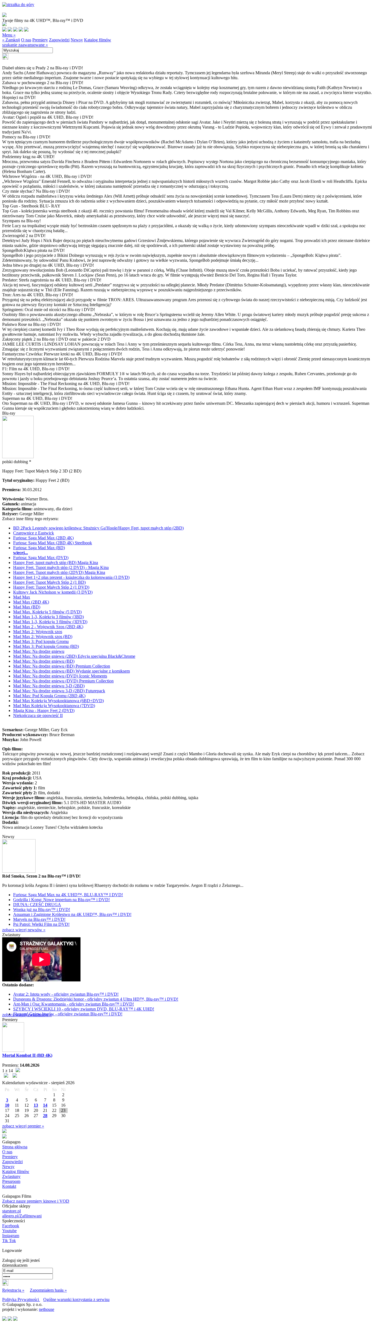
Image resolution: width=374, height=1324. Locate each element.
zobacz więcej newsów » (23, 929)
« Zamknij (11, 40)
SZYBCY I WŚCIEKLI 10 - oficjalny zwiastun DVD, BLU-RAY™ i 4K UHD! (83, 1009)
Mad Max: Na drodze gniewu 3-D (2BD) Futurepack (59, 690)
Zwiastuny (11, 1176)
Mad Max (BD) (26, 607)
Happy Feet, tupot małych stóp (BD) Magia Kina (55, 562)
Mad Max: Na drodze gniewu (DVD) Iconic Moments (60, 676)
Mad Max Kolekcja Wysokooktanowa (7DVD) (54, 705)
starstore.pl (11, 1211)
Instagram (10, 1235)
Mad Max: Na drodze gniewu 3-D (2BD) (49, 686)
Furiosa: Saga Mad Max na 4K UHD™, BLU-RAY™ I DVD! (68, 894)
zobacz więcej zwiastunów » (27, 1014)
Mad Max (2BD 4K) (31, 602)
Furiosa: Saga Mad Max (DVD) (40, 557)
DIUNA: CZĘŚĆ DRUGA (37, 904)
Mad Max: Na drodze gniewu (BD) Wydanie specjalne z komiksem (71, 671)
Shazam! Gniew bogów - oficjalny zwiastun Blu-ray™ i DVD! (67, 1014)
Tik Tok (9, 1240)
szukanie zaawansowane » (25, 44)
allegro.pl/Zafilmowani (22, 1216)
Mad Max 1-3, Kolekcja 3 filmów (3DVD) (50, 621)
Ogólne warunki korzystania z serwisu (76, 1299)
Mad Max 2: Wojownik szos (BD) (42, 636)
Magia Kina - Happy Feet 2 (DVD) (43, 710)
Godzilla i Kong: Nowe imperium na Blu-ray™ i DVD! (61, 899)
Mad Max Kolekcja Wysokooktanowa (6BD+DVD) (58, 700)
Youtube (9, 1230)
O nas (26, 40)
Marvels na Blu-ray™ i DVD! (39, 919)
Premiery (40, 40)
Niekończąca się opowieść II (38, 715)
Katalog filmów (97, 40)
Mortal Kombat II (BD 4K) (27, 1055)
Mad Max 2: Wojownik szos (37, 631)
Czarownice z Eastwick (33, 533)
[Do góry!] (18, 4)
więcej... (20, 552)
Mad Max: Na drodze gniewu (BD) (43, 661)
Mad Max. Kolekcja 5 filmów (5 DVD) (47, 612)
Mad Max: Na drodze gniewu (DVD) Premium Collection (63, 681)
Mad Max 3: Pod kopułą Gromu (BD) (46, 646)
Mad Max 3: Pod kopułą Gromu (41, 641)
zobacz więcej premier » (23, 1126)
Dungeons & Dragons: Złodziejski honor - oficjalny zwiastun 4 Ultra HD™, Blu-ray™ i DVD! (95, 999)
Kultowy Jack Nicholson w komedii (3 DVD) (53, 592)
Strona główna (14, 1146)
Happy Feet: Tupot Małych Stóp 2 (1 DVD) (51, 587)
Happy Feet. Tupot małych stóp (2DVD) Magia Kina (59, 572)
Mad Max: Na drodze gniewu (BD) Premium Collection (61, 666)
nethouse (46, 1309)
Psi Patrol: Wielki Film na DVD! (41, 924)
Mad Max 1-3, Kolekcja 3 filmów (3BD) (48, 616)
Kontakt (9, 1186)
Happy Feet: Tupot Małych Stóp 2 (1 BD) (49, 582)
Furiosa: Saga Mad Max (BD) (39, 547)
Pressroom (11, 1181)
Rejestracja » (13, 1290)
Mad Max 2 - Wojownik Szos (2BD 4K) (48, 626)
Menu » (9, 35)
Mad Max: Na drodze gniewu (38, 651)
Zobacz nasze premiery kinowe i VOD (35, 1201)
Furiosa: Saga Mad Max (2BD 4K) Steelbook (52, 542)
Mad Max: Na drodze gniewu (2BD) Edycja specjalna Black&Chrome (74, 656)
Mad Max (21, 597)
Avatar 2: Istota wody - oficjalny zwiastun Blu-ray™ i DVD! (66, 994)
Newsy (77, 40)
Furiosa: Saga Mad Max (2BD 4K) (43, 538)
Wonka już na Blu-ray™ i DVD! (41, 909)
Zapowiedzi (59, 40)
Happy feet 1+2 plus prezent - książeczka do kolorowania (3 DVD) (71, 577)
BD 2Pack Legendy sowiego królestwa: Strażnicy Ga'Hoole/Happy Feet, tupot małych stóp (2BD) (98, 528)
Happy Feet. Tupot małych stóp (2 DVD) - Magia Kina (61, 567)
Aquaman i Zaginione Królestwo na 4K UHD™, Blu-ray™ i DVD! (72, 914)
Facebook (10, 1225)
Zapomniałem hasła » (48, 1290)
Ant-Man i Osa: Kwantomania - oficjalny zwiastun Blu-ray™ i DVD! (73, 1004)
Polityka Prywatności (21, 1299)
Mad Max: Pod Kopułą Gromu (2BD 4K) (49, 695)
